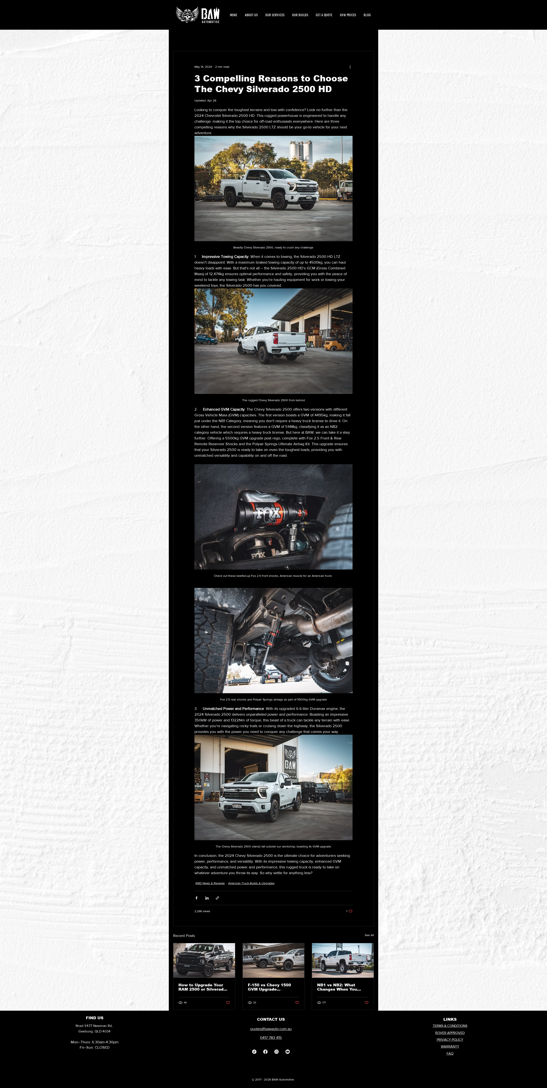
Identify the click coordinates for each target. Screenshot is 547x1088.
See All (369, 935)
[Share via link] (217, 898)
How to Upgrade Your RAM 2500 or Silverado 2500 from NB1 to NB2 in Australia (202, 987)
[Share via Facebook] (196, 898)
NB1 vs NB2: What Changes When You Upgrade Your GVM (337, 987)
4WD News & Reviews (210, 883)
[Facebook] (265, 1052)
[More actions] (350, 66)
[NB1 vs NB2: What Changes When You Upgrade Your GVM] (343, 960)
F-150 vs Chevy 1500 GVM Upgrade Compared (269, 987)
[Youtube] (287, 1052)
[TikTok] (254, 1052)
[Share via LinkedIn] (207, 898)
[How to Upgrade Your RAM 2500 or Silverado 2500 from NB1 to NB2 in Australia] (204, 960)
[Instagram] (276, 1052)
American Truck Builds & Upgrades (251, 883)
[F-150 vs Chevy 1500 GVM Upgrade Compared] (273, 960)
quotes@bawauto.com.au (271, 1029)
